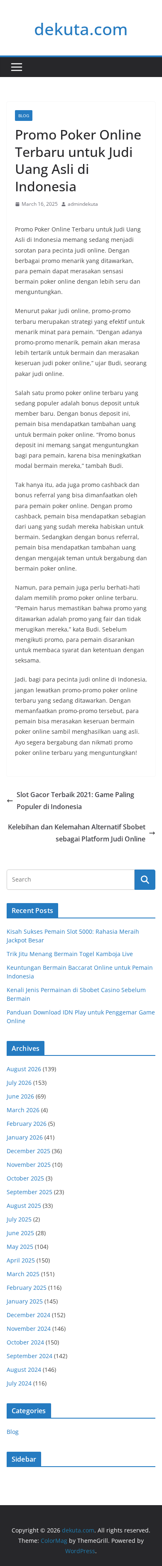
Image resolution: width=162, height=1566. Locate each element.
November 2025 (29, 1164)
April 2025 (21, 1260)
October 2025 (25, 1178)
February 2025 (27, 1287)
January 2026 (25, 1137)
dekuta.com (81, 28)
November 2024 (29, 1328)
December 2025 (28, 1151)
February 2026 (27, 1124)
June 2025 (20, 1233)
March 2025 (23, 1274)
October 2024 (25, 1342)
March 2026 (23, 1110)
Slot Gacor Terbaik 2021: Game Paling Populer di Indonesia (75, 800)
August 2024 (24, 1369)
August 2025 (24, 1205)
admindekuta (83, 203)
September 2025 (29, 1192)
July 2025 (19, 1219)
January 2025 (25, 1301)
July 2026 (19, 1083)
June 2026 (20, 1096)
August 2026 (24, 1069)
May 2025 (20, 1246)
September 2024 (29, 1356)
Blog (23, 115)
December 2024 (28, 1315)
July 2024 (19, 1383)
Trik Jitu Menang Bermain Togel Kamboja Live (70, 954)
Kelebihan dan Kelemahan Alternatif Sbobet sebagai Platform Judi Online (76, 832)
